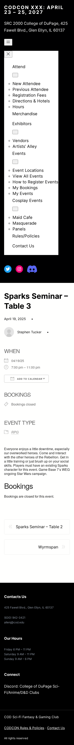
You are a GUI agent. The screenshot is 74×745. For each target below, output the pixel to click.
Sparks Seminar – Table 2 (39, 526)
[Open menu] (8, 42)
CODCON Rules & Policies (24, 728)
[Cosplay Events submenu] (15, 209)
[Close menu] (8, 54)
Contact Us (56, 728)
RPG (14, 432)
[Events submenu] (15, 162)
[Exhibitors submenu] (15, 132)
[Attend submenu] (15, 75)
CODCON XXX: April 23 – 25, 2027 (34, 10)
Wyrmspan (48, 547)
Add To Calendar (29, 379)
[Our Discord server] (32, 269)
